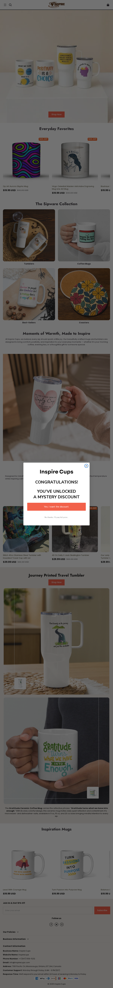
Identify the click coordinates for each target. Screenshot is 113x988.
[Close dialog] (86, 466)
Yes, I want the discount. (56, 506)
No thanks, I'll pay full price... (57, 517)
